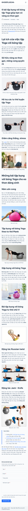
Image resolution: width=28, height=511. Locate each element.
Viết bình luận (6, 482)
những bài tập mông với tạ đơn (18, 441)
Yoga (18, 19)
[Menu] (25, 2)
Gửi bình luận (6, 500)
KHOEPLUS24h (8, 2)
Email (4, 473)
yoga (5, 142)
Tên (4, 469)
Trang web (5, 478)
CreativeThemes (6, 509)
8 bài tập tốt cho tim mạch (13, 438)
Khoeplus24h (11, 31)
